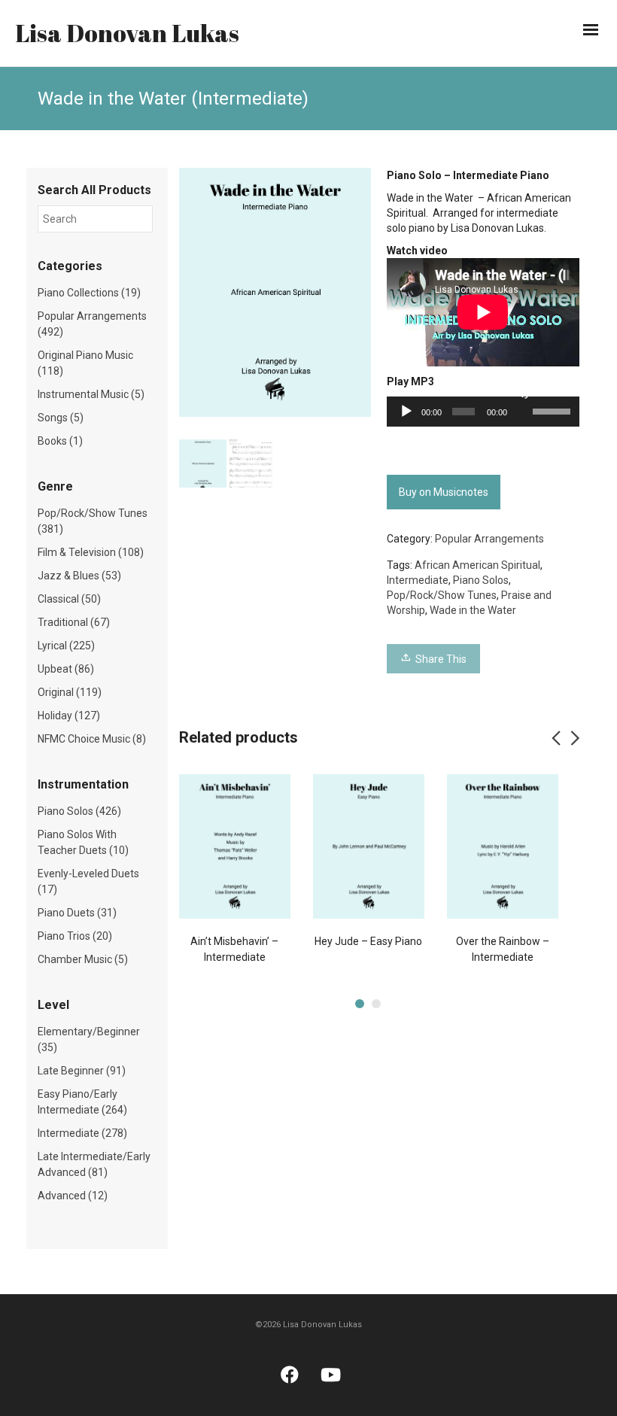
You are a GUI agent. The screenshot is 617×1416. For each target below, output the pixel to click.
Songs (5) (61, 418)
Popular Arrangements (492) (92, 324)
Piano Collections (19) (89, 293)
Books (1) (60, 441)
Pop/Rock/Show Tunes (442, 595)
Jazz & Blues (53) (79, 576)
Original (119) (70, 692)
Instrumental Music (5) (91, 394)
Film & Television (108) (91, 552)
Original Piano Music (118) (85, 363)
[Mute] (522, 392)
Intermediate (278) (82, 1133)
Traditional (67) (74, 622)
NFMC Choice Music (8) (92, 739)
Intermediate (417, 580)
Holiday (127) (69, 716)
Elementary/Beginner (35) (89, 1039)
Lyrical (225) (66, 646)
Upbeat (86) (66, 669)
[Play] (406, 411)
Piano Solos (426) (79, 811)
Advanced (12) (73, 1196)
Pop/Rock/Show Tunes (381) (92, 521)
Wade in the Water (473, 610)
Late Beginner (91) (82, 1071)
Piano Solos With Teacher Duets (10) (83, 842)
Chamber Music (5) (83, 959)
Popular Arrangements (489, 539)
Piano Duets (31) (77, 913)
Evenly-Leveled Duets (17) (88, 881)
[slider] (552, 410)
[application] (483, 412)
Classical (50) (69, 599)
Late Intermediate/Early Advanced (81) (94, 1164)
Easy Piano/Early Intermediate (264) (82, 1102)
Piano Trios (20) (75, 936)
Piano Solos (481, 580)
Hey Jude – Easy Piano (368, 941)
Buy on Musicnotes (443, 492)
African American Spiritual (477, 565)
